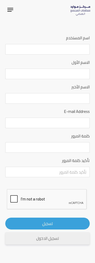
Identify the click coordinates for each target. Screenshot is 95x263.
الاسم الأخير (81, 87)
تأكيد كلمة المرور (76, 160)
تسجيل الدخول (47, 238)
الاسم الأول (81, 62)
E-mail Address (77, 111)
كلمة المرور (80, 136)
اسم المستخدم (78, 38)
